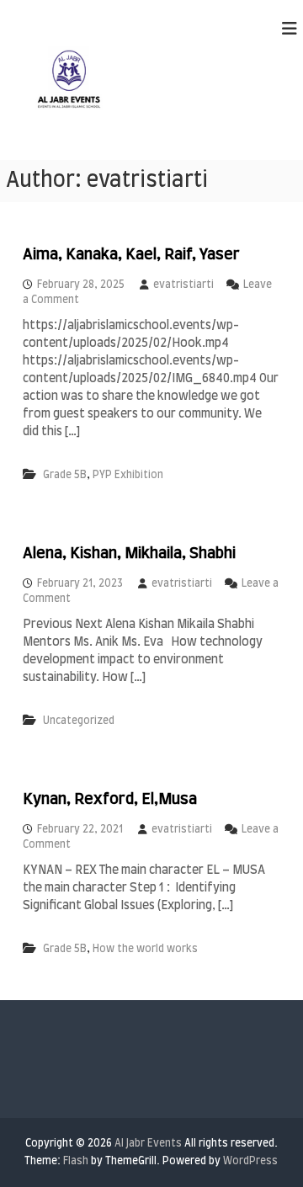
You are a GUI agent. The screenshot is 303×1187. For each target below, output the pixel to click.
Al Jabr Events (148, 1143)
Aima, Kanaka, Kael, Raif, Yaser (131, 255)
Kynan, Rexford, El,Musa (110, 799)
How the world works (145, 949)
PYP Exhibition (128, 475)
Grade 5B (65, 475)
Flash (75, 1161)
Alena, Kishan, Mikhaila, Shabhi (129, 554)
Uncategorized (78, 721)
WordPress (250, 1161)
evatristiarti (183, 284)
